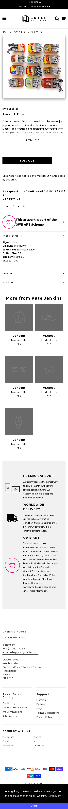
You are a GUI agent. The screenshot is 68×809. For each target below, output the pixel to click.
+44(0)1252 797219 (50, 191)
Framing (41, 700)
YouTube (7, 745)
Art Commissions (12, 711)
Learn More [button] (54, 796)
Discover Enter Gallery (15, 707)
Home (4, 32)
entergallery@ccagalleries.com (20, 652)
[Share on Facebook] (13, 206)
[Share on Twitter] (18, 206)
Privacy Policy (44, 717)
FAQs (39, 708)
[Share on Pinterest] (24, 206)
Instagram (8, 737)
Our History (8, 703)
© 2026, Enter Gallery (33, 783)
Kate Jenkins (19, 32)
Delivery (41, 704)
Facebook (8, 741)
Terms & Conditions (47, 712)
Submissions (9, 716)
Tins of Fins (13, 114)
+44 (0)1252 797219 (13, 648)
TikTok (37, 737)
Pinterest (39, 745)
